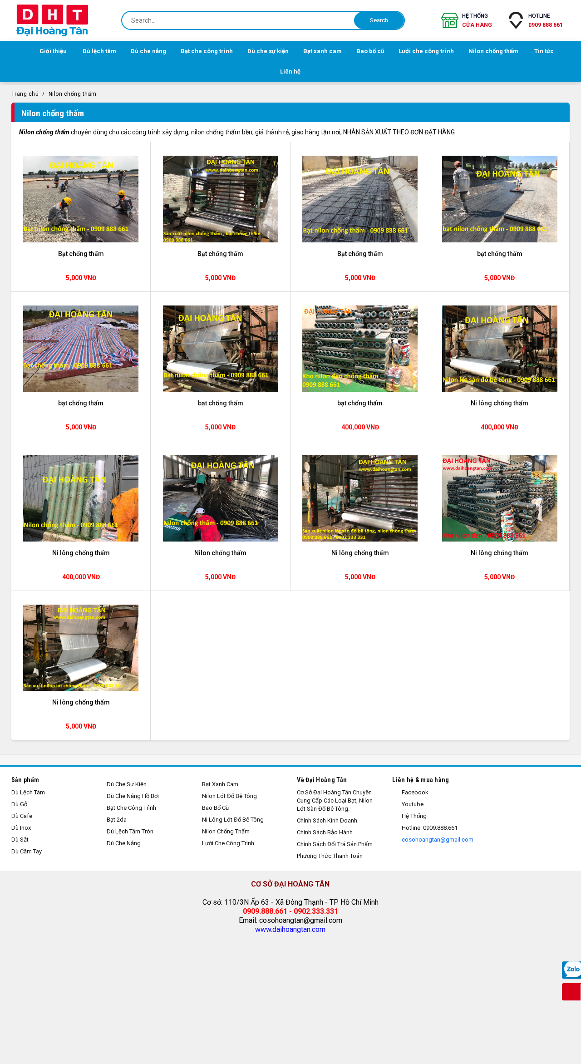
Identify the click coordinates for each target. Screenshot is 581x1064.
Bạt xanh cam (220, 784)
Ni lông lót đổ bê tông (233, 819)
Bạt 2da (117, 819)
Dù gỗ (19, 804)
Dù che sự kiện (127, 784)
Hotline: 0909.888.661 (429, 827)
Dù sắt (20, 839)
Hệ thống (477, 20)
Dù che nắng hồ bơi (133, 796)
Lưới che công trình (228, 843)
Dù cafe (21, 816)
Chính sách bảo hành (325, 832)
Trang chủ (25, 94)
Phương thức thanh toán (330, 855)
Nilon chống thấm (73, 94)
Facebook (414, 792)
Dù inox (21, 827)
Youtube (411, 804)
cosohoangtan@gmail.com (436, 839)
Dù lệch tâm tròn (130, 831)
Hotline (545, 20)
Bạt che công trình (131, 807)
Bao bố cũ (215, 807)
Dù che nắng (124, 843)
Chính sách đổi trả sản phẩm (335, 844)
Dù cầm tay (26, 851)
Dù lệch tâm (28, 792)
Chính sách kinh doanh (327, 820)
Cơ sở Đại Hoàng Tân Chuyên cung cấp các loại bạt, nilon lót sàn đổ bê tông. (335, 800)
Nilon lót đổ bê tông (229, 796)
